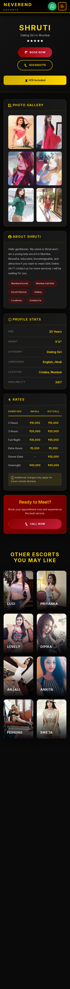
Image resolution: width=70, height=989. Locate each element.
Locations (16, 300)
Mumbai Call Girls (45, 283)
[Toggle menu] (62, 6)
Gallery (38, 292)
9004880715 (37, 64)
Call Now (37, 523)
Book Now (38, 52)
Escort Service (19, 292)
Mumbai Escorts (19, 283)
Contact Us (35, 300)
